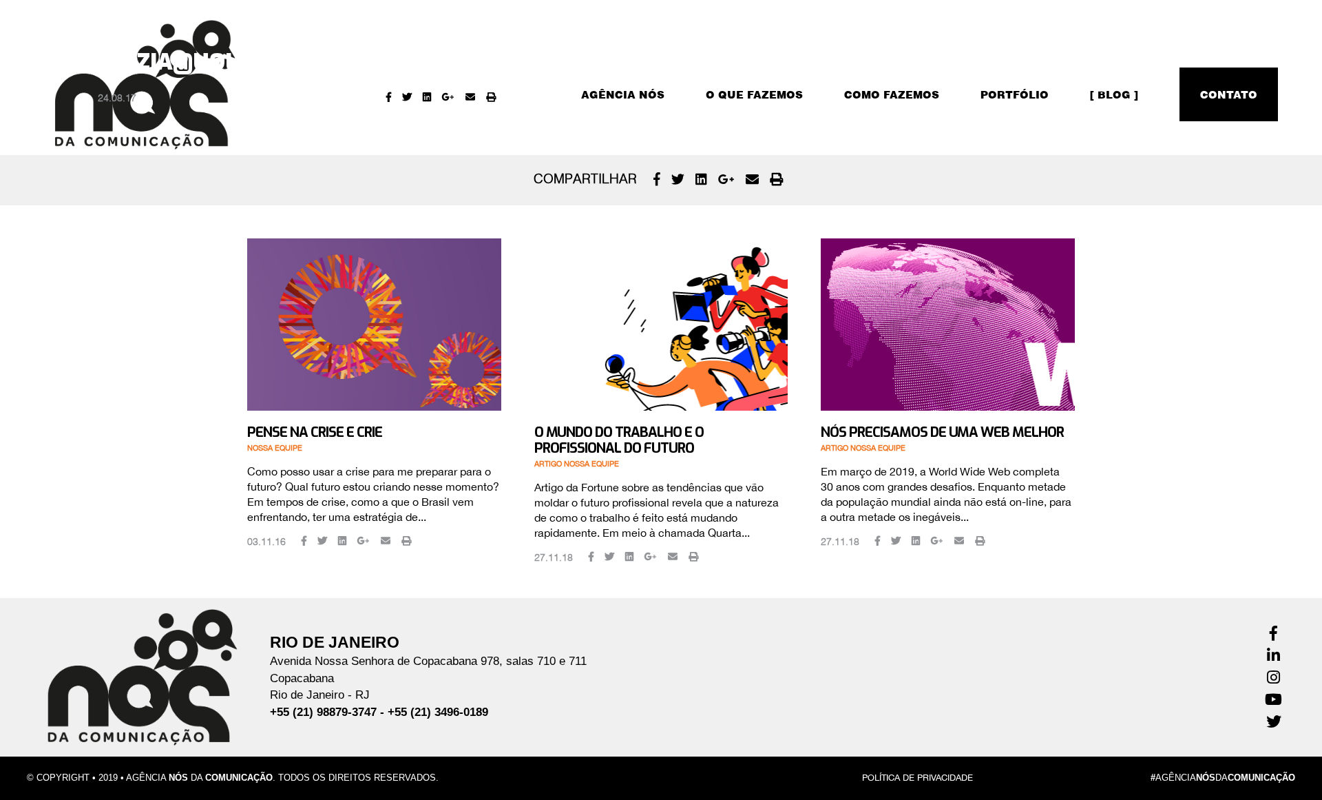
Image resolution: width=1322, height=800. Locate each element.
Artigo (548, 464)
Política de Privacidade (917, 777)
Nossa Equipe (274, 448)
